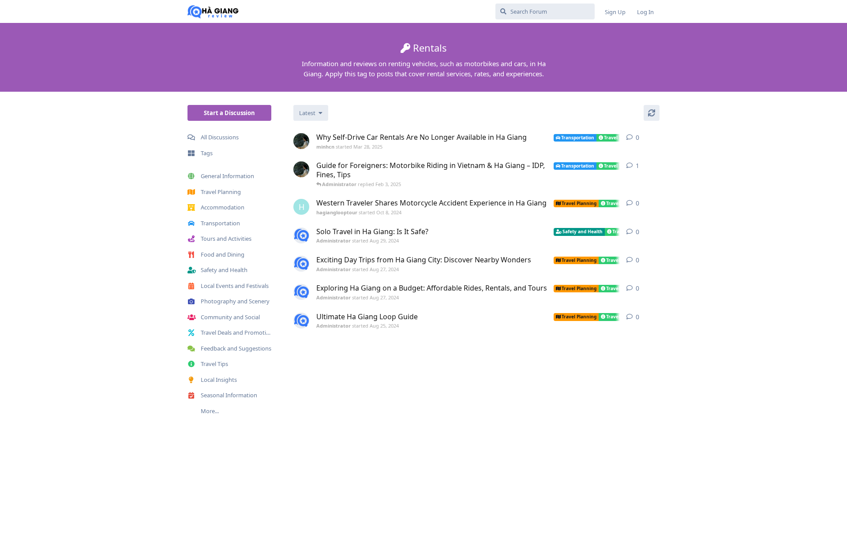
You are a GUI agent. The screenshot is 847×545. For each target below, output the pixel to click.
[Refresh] (652, 113)
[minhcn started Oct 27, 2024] (301, 169)
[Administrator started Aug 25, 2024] (301, 320)
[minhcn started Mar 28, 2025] (301, 141)
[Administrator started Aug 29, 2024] (301, 235)
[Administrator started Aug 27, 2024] (301, 264)
